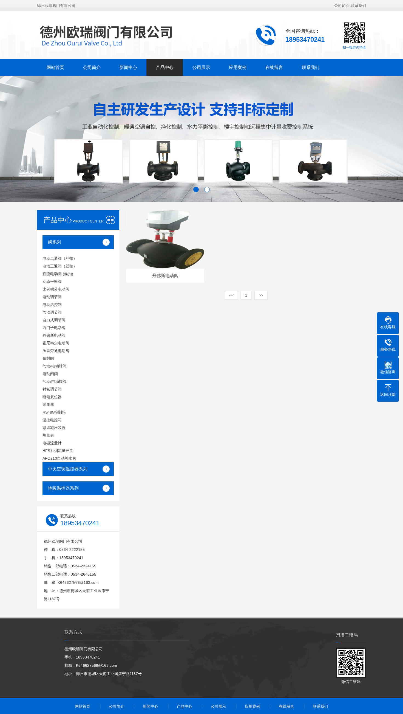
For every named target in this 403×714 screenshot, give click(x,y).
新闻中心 (128, 67)
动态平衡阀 (52, 281)
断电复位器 (52, 397)
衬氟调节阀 (52, 389)
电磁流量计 (52, 443)
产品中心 (165, 67)
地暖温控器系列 (63, 488)
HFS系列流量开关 (57, 450)
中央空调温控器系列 (67, 469)
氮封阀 (48, 358)
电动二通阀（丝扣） (59, 258)
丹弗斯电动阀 (54, 335)
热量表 (48, 435)
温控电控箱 (52, 420)
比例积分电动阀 (55, 289)
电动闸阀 (50, 374)
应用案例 (237, 67)
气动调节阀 (52, 312)
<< (231, 295)
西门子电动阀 (54, 327)
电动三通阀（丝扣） (59, 266)
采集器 (48, 404)
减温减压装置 (54, 427)
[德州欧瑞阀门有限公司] (130, 35)
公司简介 (342, 5)
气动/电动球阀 (54, 366)
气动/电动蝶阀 (54, 381)
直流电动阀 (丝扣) (57, 274)
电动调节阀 (52, 297)
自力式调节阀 (54, 320)
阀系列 (54, 242)
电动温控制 (52, 304)
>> (261, 295)
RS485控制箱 (54, 412)
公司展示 (201, 67)
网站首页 (55, 67)
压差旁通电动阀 (55, 350)
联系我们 (358, 5)
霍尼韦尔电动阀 (55, 343)
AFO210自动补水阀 (59, 458)
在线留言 (274, 67)
